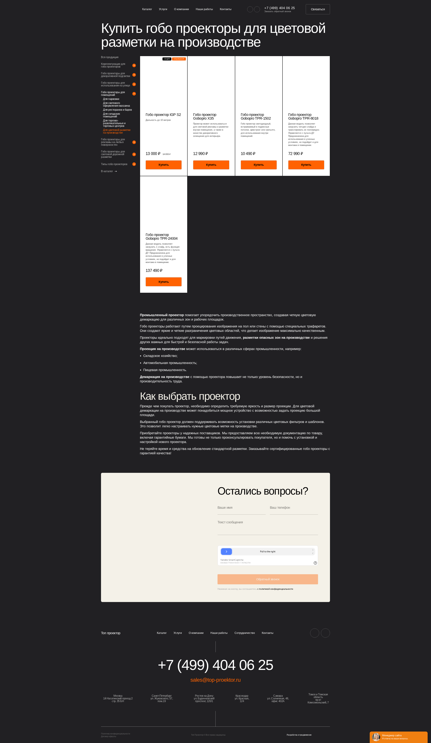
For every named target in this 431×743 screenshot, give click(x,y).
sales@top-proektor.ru (215, 680)
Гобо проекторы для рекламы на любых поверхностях (113, 142)
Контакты (225, 9)
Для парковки (111, 99)
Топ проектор (110, 633)
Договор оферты (108, 736)
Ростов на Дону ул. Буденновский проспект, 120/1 (204, 698)
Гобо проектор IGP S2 (163, 115)
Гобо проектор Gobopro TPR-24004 (162, 236)
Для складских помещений (111, 115)
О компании (181, 9)
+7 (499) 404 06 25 (279, 8)
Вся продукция (110, 57)
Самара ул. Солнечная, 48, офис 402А (278, 698)
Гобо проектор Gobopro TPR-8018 (303, 116)
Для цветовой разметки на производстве (116, 131)
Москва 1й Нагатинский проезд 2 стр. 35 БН (117, 698)
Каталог (147, 9)
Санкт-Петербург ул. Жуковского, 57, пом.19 (162, 698)
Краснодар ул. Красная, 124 (242, 698)
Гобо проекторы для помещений (113, 93)
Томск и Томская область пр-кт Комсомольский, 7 (318, 698)
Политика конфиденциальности (115, 734)
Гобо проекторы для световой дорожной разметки (113, 154)
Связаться (318, 9)
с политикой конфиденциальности (275, 589)
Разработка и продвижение (299, 735)
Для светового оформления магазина (116, 104)
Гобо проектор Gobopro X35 (204, 116)
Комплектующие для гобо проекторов (113, 65)
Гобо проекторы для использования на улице (115, 84)
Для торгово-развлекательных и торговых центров (114, 123)
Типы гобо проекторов (114, 164)
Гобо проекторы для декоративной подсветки (115, 74)
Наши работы (204, 9)
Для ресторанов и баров (117, 109)
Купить (164, 164)
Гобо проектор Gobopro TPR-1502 (256, 116)
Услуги (163, 9)
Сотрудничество (245, 633)
